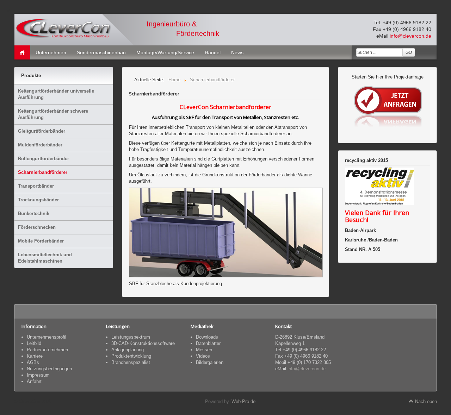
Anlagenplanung (127, 349)
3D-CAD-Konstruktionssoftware (143, 343)
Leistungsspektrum (130, 337)
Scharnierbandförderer (42, 172)
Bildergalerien (209, 362)
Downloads (207, 337)
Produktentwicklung (131, 356)
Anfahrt (34, 381)
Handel (213, 52)
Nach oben (425, 401)
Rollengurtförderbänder (43, 158)
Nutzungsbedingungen (49, 368)
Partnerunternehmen (47, 349)
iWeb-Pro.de (242, 401)
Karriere (35, 356)
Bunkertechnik (33, 213)
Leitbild (34, 343)
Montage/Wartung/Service (165, 52)
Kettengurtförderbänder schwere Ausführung (53, 114)
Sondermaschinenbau (101, 52)
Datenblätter (208, 343)
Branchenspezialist (130, 362)
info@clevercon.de (410, 36)
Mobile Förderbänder (41, 241)
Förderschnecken (37, 227)
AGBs (33, 362)
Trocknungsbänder (38, 199)
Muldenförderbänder (40, 144)
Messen (204, 349)
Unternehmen (51, 52)
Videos (203, 356)
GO (409, 52)
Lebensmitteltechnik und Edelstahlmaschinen (45, 258)
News (237, 52)
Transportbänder (36, 186)
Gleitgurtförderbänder (41, 131)
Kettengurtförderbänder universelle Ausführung (56, 94)
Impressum (38, 375)
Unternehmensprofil (46, 337)
